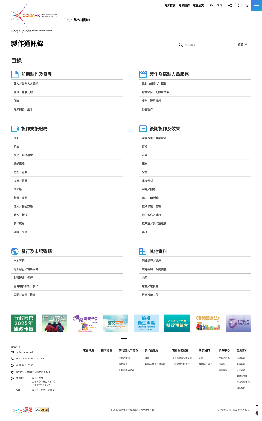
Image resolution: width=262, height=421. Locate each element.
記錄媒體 (19, 163)
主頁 (66, 20)
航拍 (16, 146)
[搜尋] (205, 45)
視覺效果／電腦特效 (154, 138)
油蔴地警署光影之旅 (207, 10)
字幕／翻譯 (149, 189)
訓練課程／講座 (151, 261)
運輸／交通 (20, 232)
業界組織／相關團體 (154, 269)
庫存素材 (147, 181)
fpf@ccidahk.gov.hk (25, 352)
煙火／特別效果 (23, 206)
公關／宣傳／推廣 (24, 295)
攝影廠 (18, 189)
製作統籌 (19, 223)
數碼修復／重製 (151, 206)
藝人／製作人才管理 (26, 84)
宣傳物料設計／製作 (26, 286)
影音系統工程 (150, 295)
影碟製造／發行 (23, 278)
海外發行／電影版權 (26, 269)
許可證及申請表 (190, 16)
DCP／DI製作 (150, 198)
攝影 (16, 138)
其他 (144, 232)
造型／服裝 (20, 172)
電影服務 (184, 5)
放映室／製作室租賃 (154, 223)
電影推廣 (170, 5)
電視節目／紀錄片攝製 (155, 92)
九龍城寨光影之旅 (206, 16)
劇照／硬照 (20, 198)
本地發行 (19, 261)
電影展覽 (198, 5)
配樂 (144, 163)
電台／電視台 (150, 286)
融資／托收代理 (23, 92)
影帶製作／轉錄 (151, 215)
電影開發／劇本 (23, 109)
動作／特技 (20, 215)
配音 (144, 172)
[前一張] (12, 327)
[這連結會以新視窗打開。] (23, 323)
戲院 (144, 278)
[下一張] (249, 327)
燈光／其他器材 (23, 155)
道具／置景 (20, 181)
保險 (16, 101)
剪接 (144, 146)
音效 (144, 155)
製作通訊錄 (188, 21)
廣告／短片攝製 (151, 101)
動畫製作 (147, 109)
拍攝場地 (186, 10)
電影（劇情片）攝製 (154, 84)
